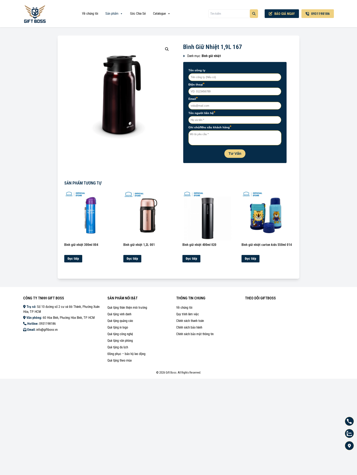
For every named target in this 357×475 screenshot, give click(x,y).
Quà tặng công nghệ (120, 334)
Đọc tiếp (73, 259)
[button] (167, 49)
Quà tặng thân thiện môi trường (127, 308)
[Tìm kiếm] (254, 13)
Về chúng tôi (90, 13)
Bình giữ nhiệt (211, 56)
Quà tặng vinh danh (119, 314)
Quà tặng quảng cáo (120, 321)
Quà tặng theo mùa (119, 360)
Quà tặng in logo (117, 327)
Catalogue (159, 13)
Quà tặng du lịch (117, 347)
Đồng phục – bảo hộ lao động (126, 354)
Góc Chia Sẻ (138, 13)
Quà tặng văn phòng (120, 341)
